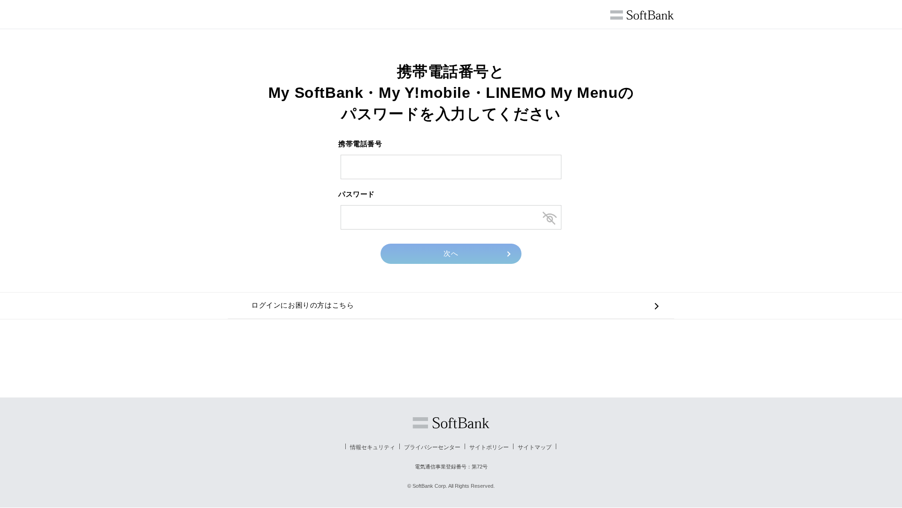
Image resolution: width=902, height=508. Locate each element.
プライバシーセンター (432, 447)
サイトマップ (535, 447)
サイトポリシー (489, 447)
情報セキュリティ (372, 447)
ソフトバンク (451, 422)
